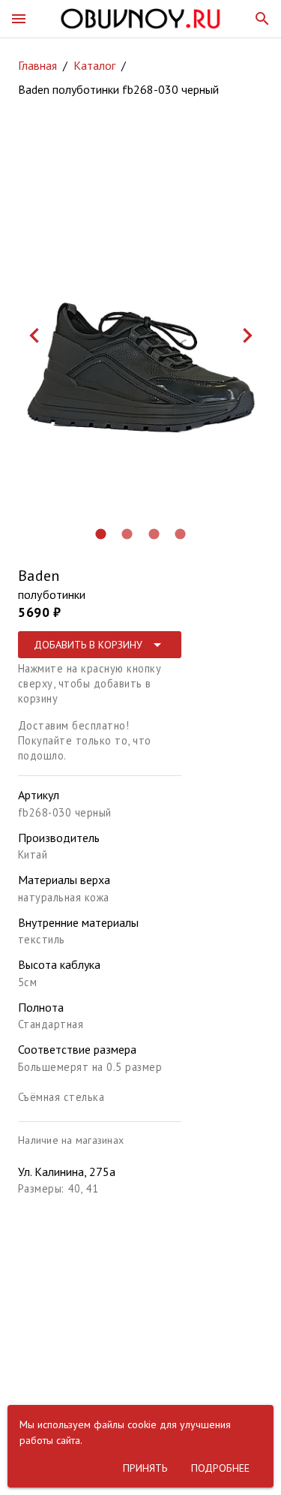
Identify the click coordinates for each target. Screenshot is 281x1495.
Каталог (94, 65)
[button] (18, 19)
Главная (37, 65)
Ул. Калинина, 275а (66, 1171)
